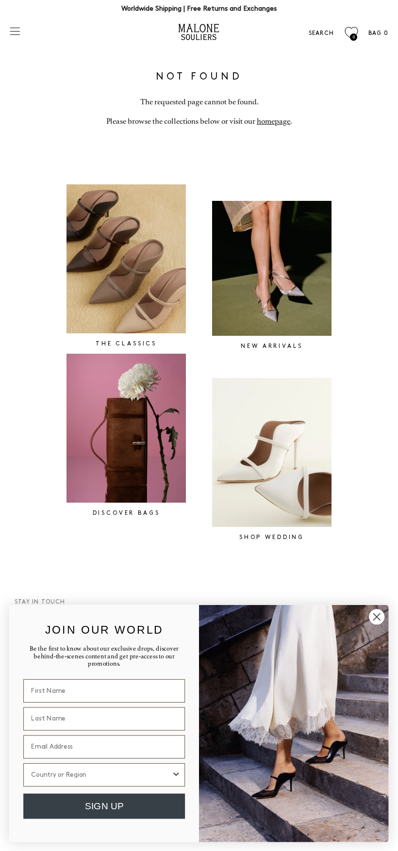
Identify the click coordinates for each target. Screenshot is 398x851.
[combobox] (101, 774)
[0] (351, 32)
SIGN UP (104, 806)
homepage (273, 121)
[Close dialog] (376, 616)
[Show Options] (176, 774)
